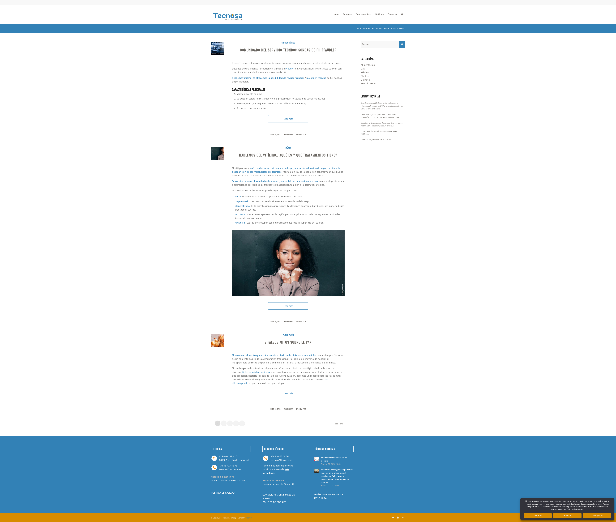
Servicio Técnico (288, 42)
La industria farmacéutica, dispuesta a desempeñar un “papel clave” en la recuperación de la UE (381, 124)
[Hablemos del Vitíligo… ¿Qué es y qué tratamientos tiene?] (217, 153)
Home (358, 28)
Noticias (366, 28)
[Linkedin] (393, 517)
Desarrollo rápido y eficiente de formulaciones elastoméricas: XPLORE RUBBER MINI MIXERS (380, 115)
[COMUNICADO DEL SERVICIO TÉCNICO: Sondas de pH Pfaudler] (217, 48)
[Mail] (402, 517)
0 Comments (288, 134)
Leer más (288, 118)
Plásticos (365, 76)
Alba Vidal (302, 134)
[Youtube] (397, 517)
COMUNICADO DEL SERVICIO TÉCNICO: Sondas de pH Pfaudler (288, 49)
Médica (288, 147)
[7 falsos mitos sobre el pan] (217, 340)
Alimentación (288, 334)
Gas (363, 68)
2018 (394, 28)
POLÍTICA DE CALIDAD (381, 28)
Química (365, 79)
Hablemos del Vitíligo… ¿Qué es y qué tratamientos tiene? (288, 154)
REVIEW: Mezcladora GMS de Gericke (376, 139)
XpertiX (249, 518)
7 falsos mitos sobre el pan (288, 342)
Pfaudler (290, 68)
